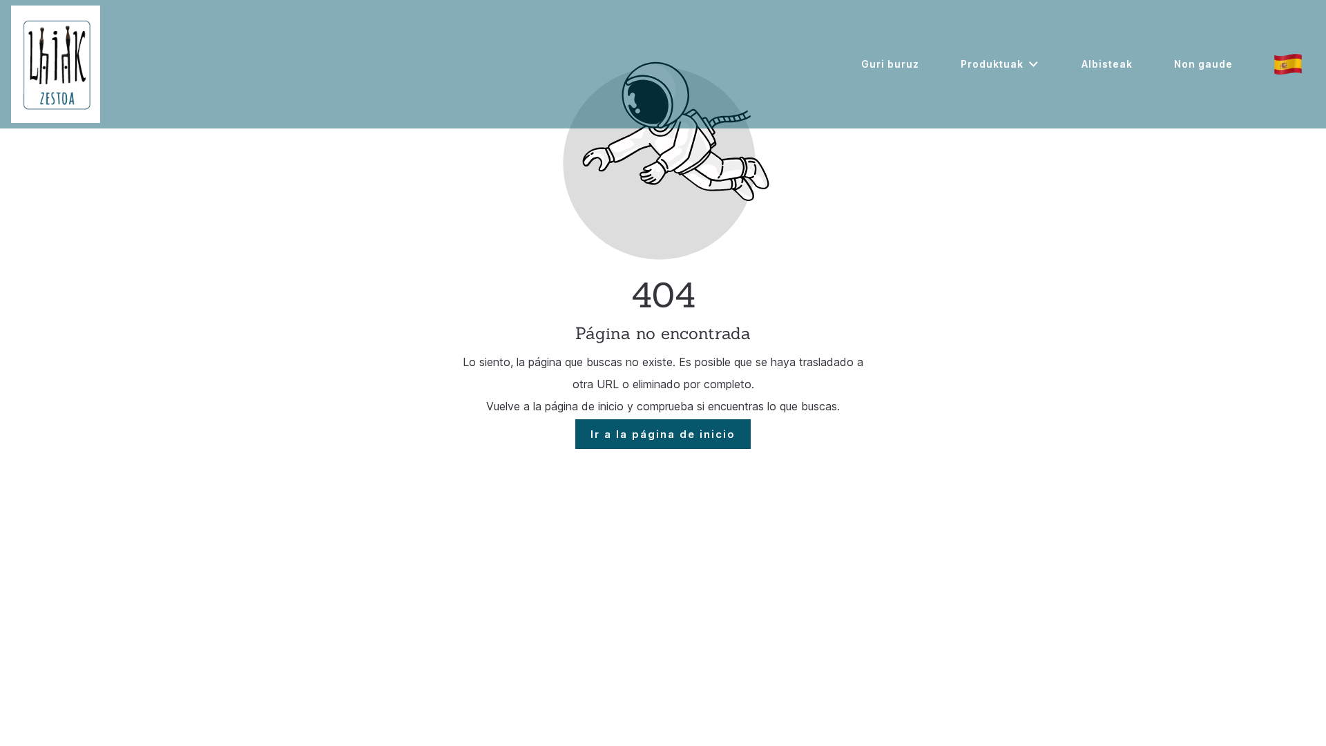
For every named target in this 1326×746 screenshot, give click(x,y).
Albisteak (1107, 64)
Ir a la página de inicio (663, 434)
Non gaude (1203, 64)
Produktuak (992, 64)
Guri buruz (890, 64)
